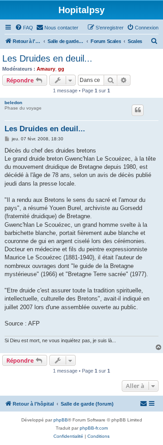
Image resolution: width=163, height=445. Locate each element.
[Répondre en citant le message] (138, 110)
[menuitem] (24, 27)
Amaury (46, 69)
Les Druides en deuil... (47, 58)
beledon (13, 102)
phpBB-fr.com (94, 428)
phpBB (60, 419)
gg (61, 69)
